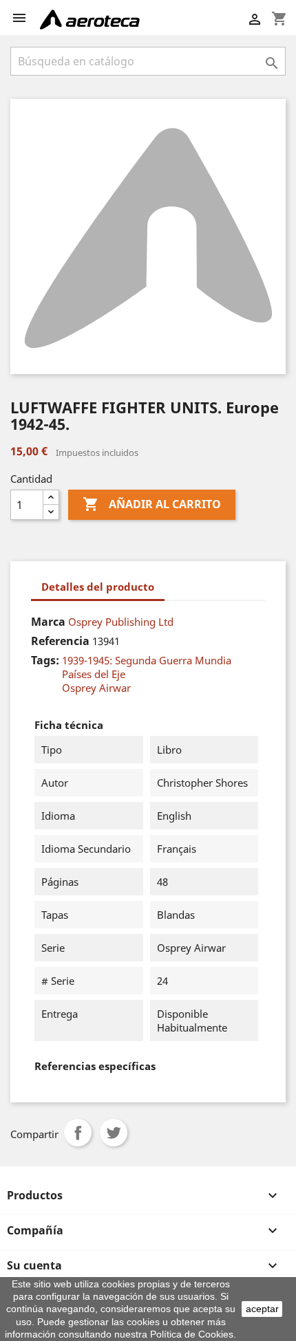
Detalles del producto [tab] (97, 586)
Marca (48, 622)
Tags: (45, 660)
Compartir (78, 1132)
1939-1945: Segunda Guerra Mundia (146, 660)
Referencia (60, 641)
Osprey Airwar (96, 688)
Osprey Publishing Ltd (120, 622)
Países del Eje (93, 674)
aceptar (262, 1308)
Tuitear (113, 1132)
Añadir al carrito (152, 504)
